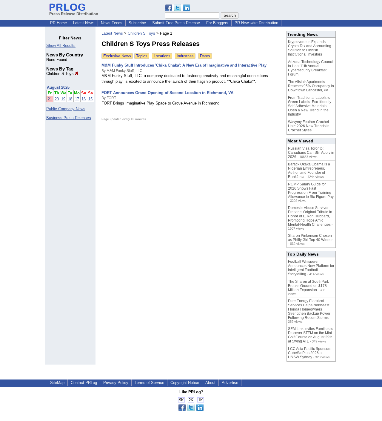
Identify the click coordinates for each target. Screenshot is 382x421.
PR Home (58, 23)
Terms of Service (149, 382)
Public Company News (65, 109)
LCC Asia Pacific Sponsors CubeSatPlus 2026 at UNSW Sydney (309, 353)
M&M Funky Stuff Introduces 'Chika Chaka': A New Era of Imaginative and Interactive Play (184, 65)
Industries (185, 56)
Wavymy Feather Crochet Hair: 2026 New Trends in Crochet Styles (308, 126)
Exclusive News (117, 56)
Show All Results (61, 45)
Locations (162, 56)
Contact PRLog (84, 382)
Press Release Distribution (73, 14)
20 (57, 99)
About (210, 382)
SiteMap (57, 382)
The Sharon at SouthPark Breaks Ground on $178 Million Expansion (308, 285)
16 (83, 99)
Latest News (84, 23)
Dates (205, 56)
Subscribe (137, 23)
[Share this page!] (177, 9)
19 (63, 99)
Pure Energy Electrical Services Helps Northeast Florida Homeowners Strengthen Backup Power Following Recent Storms (309, 309)
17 (77, 99)
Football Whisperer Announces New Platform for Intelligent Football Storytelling (311, 267)
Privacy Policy (115, 382)
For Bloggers (217, 23)
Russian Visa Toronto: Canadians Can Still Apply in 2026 (311, 152)
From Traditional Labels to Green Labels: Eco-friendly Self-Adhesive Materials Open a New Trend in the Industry (309, 106)
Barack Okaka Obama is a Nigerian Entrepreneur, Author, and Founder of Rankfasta (309, 170)
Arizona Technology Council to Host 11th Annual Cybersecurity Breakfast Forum (311, 68)
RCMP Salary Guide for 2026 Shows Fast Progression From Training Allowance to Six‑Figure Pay (311, 190)
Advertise (230, 382)
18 (70, 99)
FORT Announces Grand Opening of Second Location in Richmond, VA (167, 92)
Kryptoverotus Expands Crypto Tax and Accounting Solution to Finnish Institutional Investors (309, 48)
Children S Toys (60, 73)
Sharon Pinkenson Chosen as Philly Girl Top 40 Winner (310, 237)
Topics (141, 56)
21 (50, 99)
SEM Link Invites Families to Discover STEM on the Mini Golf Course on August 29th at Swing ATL (310, 335)
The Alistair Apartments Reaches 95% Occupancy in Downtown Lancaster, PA (311, 86)
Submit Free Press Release (176, 23)
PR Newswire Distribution (256, 23)
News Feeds (111, 23)
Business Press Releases (68, 118)
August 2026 (58, 87)
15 (90, 99)
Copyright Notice (184, 382)
